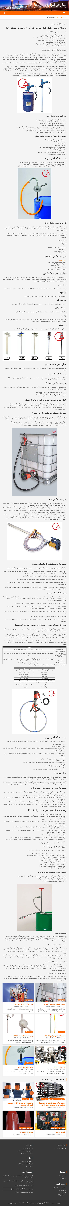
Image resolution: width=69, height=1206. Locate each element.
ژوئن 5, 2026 (62, 1107)
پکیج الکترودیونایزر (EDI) (25, 1163)
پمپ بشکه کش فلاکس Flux (23, 1004)
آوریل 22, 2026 (29, 1107)
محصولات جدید (44, 1099)
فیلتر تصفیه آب (59, 1099)
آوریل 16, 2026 (61, 1134)
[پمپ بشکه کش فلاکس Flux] (18, 992)
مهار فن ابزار (57, 5)
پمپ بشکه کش (61, 1000)
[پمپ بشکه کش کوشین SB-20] (51, 1023)
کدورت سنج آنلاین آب (58, 1188)
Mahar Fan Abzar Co (51, 1006)
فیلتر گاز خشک (27, 1148)
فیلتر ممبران (51, 1099)
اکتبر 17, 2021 (61, 1069)
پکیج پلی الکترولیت (26, 1161)
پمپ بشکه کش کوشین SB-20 (55, 1036)
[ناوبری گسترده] (64, 13)
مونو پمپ (61, 1178)
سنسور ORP (61, 1195)
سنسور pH (61, 1190)
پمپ (31, 1099)
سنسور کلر (61, 1192)
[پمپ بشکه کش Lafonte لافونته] (51, 992)
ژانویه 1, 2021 (29, 1069)
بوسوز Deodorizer (26, 1132)
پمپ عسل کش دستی (25, 1067)
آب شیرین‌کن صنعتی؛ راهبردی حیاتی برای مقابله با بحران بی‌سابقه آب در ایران (51, 1104)
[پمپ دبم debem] (51, 1055)
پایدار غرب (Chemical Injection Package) (22, 1189)
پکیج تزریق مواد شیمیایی (24, 1151)
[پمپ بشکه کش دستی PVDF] (18, 1023)
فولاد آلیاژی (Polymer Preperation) (24, 1186)
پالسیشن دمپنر (60, 1132)
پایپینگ (63, 1128)
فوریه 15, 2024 (61, 1006)
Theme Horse (26, 1203)
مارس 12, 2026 (29, 1134)
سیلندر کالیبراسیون (26, 1153)
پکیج (60, 1128)
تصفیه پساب (29, 1128)
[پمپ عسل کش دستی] (18, 1055)
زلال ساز (28, 1166)
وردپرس (10, 1203)
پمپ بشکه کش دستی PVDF (23, 1036)
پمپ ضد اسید (60, 1176)
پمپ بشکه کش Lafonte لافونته (54, 1004)
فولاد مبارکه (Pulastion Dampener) (24, 1192)
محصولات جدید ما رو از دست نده (53, 1079)
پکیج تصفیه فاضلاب (59, 1148)
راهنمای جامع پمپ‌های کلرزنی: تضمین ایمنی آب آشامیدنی (20, 1104)
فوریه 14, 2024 (29, 1038)
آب (64, 1099)
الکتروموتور (62, 260)
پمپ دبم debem (59, 1067)
